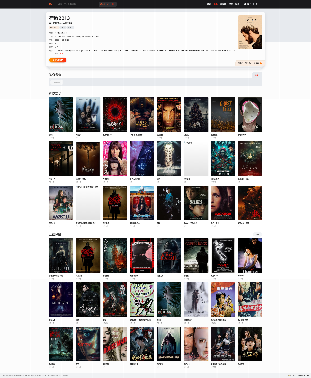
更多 (257, 234)
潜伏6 (51, 135)
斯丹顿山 (160, 135)
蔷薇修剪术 (242, 135)
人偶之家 (106, 179)
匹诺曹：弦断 (81, 179)
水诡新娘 (106, 276)
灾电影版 (187, 179)
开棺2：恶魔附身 (136, 135)
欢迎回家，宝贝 (244, 179)
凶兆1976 (214, 276)
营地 (158, 179)
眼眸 (158, 223)
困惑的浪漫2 (134, 276)
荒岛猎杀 (52, 364)
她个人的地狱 (135, 179)
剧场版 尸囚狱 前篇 (56, 276)
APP (249, 4)
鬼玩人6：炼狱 (243, 223)
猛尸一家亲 (215, 223)
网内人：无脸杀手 (190, 223)
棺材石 (186, 276)
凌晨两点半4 (107, 135)
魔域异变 (241, 276)
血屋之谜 (160, 276)
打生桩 (186, 135)
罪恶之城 (52, 223)
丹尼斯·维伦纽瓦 (61, 33)
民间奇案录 (215, 179)
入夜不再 (52, 179)
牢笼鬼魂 (214, 135)
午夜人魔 (52, 320)
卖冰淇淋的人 (135, 223)
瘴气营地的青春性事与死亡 (86, 223)
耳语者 (78, 135)
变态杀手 (106, 223)
